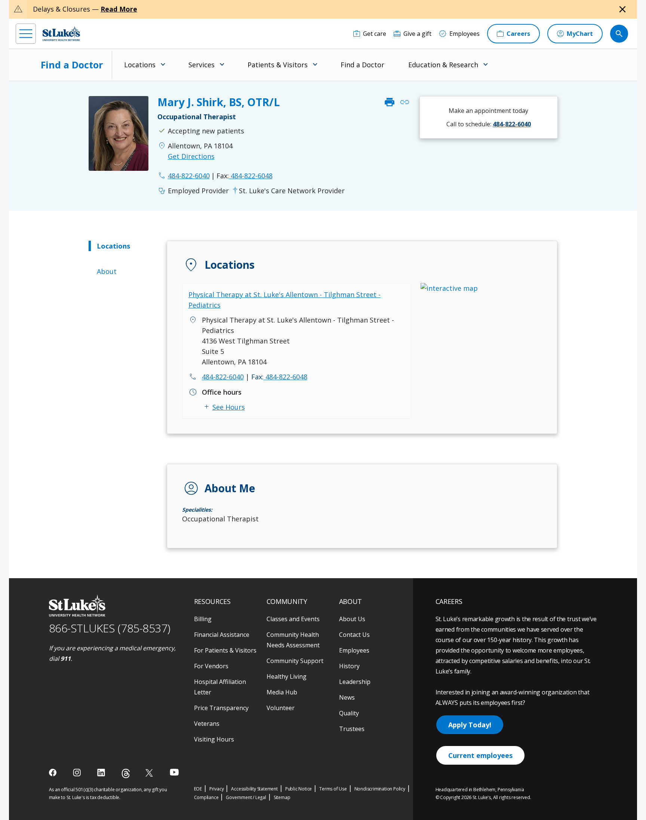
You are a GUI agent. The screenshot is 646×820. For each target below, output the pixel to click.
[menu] (26, 34)
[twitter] (150, 773)
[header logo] (61, 33)
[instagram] (77, 772)
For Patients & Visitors (225, 650)
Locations (113, 245)
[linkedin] (102, 772)
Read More (119, 8)
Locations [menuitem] (140, 64)
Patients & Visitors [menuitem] (277, 64)
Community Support (295, 661)
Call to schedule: (488, 124)
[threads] (125, 773)
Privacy (216, 789)
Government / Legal (246, 797)
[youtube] (174, 772)
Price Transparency (221, 708)
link (404, 102)
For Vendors (211, 666)
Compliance (206, 797)
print (390, 102)
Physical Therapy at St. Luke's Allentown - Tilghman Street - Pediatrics (284, 299)
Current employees (480, 755)
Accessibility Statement (254, 789)
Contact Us (354, 635)
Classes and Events (293, 619)
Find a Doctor (72, 64)
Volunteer (281, 708)
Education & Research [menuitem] (443, 64)
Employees (354, 650)
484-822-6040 (223, 376)
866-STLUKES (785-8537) (109, 628)
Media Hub (282, 692)
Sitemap (282, 797)
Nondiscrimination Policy (379, 789)
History (349, 666)
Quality (349, 713)
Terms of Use (333, 789)
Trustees (351, 729)
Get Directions (191, 156)
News (347, 697)
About (107, 271)
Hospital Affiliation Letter (220, 687)
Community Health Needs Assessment (293, 640)
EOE (198, 789)
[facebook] (53, 772)
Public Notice (298, 789)
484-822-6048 (244, 175)
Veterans (206, 723)
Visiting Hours (214, 739)
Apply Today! (469, 724)
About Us (352, 619)
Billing (203, 619)
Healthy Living (287, 676)
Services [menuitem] (201, 64)
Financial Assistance (221, 635)
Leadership (354, 682)
